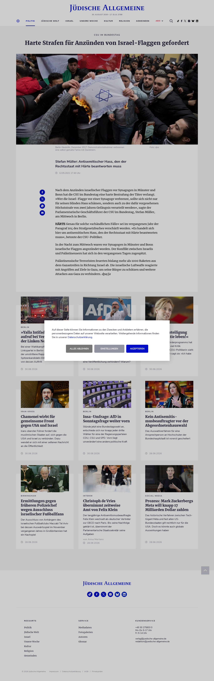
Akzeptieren (137, 348)
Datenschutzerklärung (80, 337)
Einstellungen (109, 348)
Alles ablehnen (79, 348)
